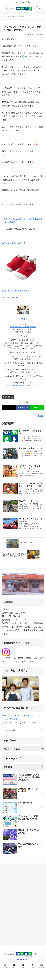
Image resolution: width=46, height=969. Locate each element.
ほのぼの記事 (9, 397)
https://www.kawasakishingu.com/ (23, 327)
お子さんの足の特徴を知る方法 (15, 291)
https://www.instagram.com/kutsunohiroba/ (23, 385)
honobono (16, 297)
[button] (41, 730)
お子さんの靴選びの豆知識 (14, 243)
